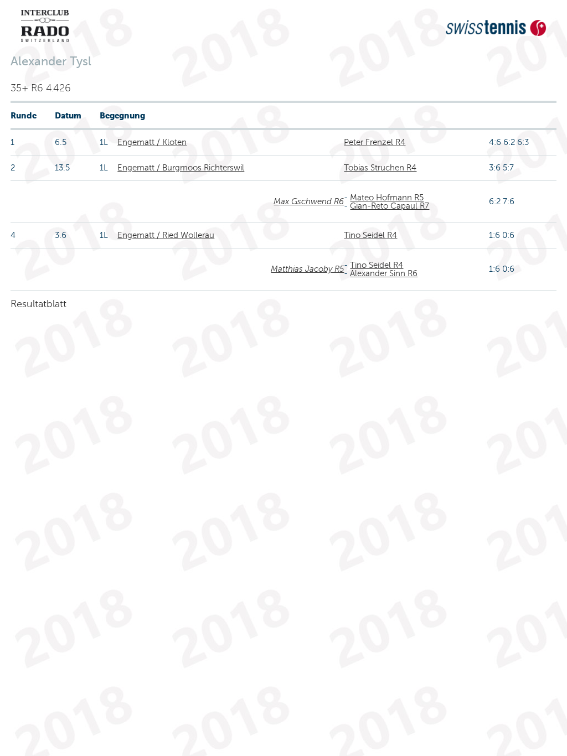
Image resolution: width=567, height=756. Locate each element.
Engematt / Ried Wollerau (165, 235)
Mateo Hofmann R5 (387, 197)
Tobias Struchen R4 (380, 167)
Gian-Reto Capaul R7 (389, 205)
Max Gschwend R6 (309, 201)
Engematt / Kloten (152, 142)
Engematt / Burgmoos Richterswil (180, 167)
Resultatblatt (38, 303)
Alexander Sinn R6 (383, 273)
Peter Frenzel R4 (374, 142)
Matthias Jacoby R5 (307, 269)
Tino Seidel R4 (370, 235)
